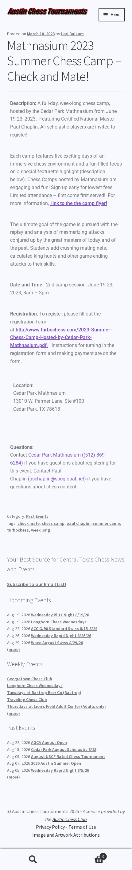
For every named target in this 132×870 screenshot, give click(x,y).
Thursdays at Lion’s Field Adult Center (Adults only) (56, 706)
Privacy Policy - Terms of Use (66, 827)
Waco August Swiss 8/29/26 (57, 642)
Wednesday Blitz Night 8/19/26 (60, 615)
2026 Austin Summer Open (56, 763)
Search (33, 859)
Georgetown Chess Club (29, 678)
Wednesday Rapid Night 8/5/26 (60, 770)
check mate (28, 523)
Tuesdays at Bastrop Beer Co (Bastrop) (44, 692)
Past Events (37, 516)
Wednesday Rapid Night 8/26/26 (61, 635)
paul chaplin (79, 523)
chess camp (53, 523)
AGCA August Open (49, 742)
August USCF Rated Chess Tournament (68, 756)
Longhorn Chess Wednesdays (59, 622)
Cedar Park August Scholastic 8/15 (63, 749)
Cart (85, 854)
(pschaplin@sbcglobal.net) (56, 479)
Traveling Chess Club (27, 699)
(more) (13, 649)
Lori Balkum (72, 33)
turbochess (18, 530)
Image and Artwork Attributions (66, 835)
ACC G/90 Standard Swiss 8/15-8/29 (64, 628)
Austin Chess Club (69, 819)
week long (40, 530)
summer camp (106, 523)
